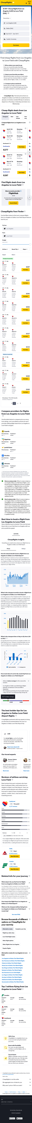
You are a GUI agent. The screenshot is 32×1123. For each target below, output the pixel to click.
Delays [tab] (23, 548)
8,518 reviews (13, 853)
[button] (8, 13)
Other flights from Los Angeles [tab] (11, 944)
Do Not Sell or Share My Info (16, 1110)
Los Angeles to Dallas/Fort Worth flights (13, 958)
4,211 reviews (13, 806)
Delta (10, 848)
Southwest (12, 801)
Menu (29, 1)
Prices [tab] (8, 548)
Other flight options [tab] (8, 940)
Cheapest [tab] (5, 116)
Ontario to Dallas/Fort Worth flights (11, 963)
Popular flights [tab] (7, 948)
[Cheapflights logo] (6, 2)
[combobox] (7, 18)
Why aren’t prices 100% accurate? (12, 1085)
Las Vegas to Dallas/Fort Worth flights (12, 975)
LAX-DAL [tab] (16, 533)
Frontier (11, 861)
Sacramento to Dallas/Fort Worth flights (13, 982)
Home (6, 1092)
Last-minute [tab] (18, 117)
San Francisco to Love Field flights (11, 972)
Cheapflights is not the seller (11, 1079)
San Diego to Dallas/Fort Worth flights (12, 967)
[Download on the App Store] (19, 1118)
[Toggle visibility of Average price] (22, 667)
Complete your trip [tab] (20, 929)
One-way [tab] (25, 117)
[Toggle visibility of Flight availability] (11, 667)
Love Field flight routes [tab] (9, 936)
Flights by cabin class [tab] (8, 932)
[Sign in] (26, 3)
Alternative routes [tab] (8, 929)
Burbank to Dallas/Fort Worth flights (12, 970)
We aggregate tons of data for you (12, 1082)
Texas (19, 1092)
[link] (13, 203)
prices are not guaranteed (8, 1074)
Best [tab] (12, 116)
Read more (6, 770)
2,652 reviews (13, 866)
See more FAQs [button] (16, 914)
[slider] (30, 244)
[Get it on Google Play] (12, 1118)
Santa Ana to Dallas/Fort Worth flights (12, 965)
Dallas (24, 1092)
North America (13, 1092)
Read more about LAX (13, 747)
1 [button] (14, 403)
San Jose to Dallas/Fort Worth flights (12, 977)
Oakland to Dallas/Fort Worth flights (12, 979)
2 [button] (17, 403)
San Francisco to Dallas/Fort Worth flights (13, 960)
